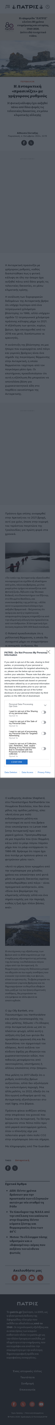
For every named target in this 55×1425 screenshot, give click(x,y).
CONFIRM (16, 762)
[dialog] (27, 712)
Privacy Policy (44, 772)
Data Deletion (11, 772)
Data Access (27, 772)
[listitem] (27, 705)
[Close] (49, 653)
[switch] (43, 712)
